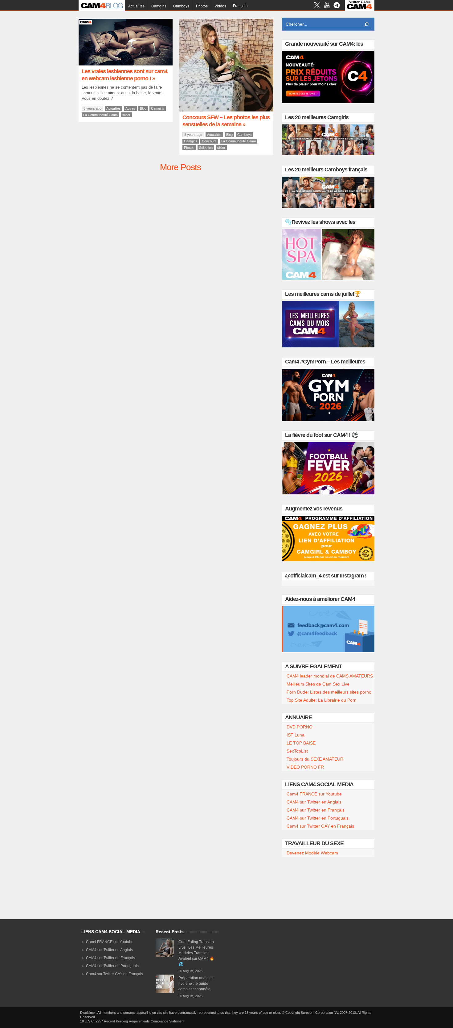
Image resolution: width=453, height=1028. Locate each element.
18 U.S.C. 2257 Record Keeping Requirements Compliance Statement (132, 1021)
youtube (327, 6)
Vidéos (220, 5)
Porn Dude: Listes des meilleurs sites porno (329, 692)
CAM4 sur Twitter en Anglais (314, 801)
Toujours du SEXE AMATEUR (315, 759)
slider (126, 115)
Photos (202, 5)
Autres (130, 108)
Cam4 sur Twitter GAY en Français (320, 826)
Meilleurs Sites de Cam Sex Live (318, 684)
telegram (337, 6)
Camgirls (158, 5)
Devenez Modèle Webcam (312, 852)
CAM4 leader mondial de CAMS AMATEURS (330, 675)
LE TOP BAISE (301, 743)
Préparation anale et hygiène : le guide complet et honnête (195, 983)
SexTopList (297, 751)
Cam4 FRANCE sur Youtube (314, 793)
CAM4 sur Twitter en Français (316, 810)
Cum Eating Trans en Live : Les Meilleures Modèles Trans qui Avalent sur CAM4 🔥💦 (196, 953)
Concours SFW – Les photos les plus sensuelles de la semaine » (226, 121)
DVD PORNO (299, 726)
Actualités (136, 5)
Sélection (206, 147)
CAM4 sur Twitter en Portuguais (318, 818)
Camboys (181, 5)
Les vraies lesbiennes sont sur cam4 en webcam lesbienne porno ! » (124, 75)
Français (240, 6)
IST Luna (295, 734)
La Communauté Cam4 (100, 115)
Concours (209, 141)
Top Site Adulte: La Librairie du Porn (322, 700)
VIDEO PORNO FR (305, 767)
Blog (143, 108)
